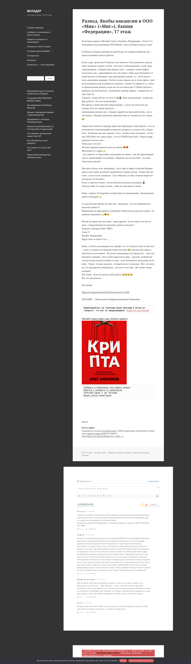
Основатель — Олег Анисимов (40, 64)
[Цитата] (97, 495)
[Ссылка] (103, 495)
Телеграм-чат (33, 55)
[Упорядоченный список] (91, 495)
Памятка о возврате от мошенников (37, 40)
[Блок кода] (100, 495)
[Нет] (188, 661)
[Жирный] (79, 495)
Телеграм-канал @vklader (38, 51)
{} (107, 495)
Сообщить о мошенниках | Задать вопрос (39, 33)
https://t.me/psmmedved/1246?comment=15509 (105, 292)
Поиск (50, 78)
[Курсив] (82, 495)
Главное (135, 452)
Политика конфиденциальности (141, 660)
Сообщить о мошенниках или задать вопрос (107, 387)
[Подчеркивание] (85, 495)
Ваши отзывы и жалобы (120, 452)
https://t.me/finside (138, 310)
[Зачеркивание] (88, 495)
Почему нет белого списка (39, 46)
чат (106, 393)
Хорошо (123, 660)
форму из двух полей (96, 433)
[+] (110, 495)
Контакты (31, 60)
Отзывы (85, 455)
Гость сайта (101, 452)
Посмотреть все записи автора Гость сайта (101, 436)
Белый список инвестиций (97, 395)
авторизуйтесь (153, 481)
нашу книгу (98, 318)
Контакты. (126, 653)
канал (97, 393)
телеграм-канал (109, 431)
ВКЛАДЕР (34, 11)
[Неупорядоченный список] (94, 495)
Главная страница (35, 27)
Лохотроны (144, 452)
